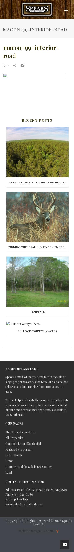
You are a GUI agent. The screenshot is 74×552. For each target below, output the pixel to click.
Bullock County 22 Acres (37, 331)
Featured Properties (18, 449)
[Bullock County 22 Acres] (37, 323)
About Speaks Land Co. (20, 432)
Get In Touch (13, 455)
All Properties (14, 438)
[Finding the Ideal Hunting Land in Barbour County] (37, 217)
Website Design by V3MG (37, 531)
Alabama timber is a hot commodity (37, 182)
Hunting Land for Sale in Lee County (28, 467)
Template (37, 311)
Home (9, 461)
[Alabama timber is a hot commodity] (37, 152)
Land (8, 472)
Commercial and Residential (23, 444)
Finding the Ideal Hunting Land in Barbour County (38, 247)
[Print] (24, 65)
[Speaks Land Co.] (37, 9)
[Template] (37, 282)
